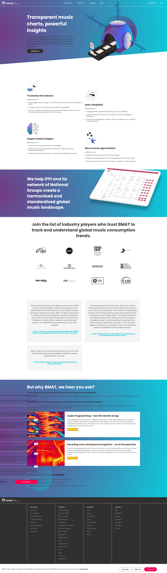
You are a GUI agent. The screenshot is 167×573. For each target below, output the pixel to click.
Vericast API (119, 525)
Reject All (138, 569)
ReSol (60, 550)
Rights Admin (62, 531)
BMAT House (91, 516)
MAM (60, 553)
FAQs (88, 535)
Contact (118, 528)
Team (89, 519)
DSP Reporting (63, 519)
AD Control (62, 556)
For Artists (33, 531)
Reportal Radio (63, 538)
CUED (60, 541)
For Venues (34, 528)
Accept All (150, 569)
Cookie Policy (83, 569)
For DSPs (33, 522)
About (89, 510)
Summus (90, 525)
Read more (72, 429)
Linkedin (117, 516)
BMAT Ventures (92, 528)
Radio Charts (62, 547)
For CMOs (33, 510)
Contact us (35, 51)
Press (88, 531)
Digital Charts (62, 544)
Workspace (62, 559)
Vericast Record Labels (66, 525)
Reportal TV (62, 535)
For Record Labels (36, 516)
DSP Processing (63, 510)
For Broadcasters (35, 519)
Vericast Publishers (64, 528)
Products (80, 3)
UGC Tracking (63, 516)
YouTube (118, 522)
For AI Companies (36, 525)
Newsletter (152, 3)
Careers (92, 3)
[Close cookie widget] (165, 565)
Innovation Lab (92, 522)
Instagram (118, 519)
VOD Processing (63, 513)
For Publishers (34, 513)
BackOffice (62, 522)
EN (161, 3)
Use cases (67, 3)
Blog (101, 3)
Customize (125, 569)
